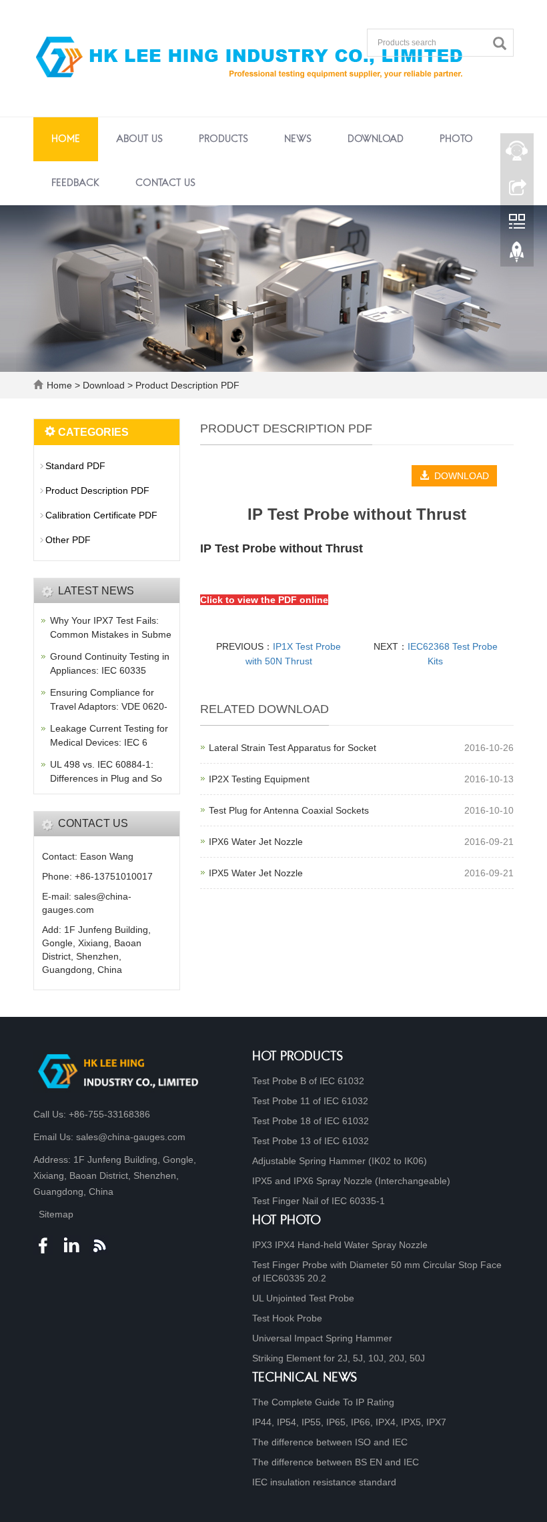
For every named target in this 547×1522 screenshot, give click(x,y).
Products (223, 139)
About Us (139, 139)
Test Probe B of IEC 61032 (308, 1081)
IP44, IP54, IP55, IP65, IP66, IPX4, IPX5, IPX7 (349, 1422)
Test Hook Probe (287, 1318)
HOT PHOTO (286, 1221)
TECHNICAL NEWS (305, 1378)
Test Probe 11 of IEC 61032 (310, 1101)
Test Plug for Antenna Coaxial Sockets (289, 810)
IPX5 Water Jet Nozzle (256, 873)
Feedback (75, 183)
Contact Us (165, 183)
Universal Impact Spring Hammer (322, 1338)
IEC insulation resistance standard (324, 1482)
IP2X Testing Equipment (259, 779)
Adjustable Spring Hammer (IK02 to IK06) (339, 1160)
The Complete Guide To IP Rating (323, 1402)
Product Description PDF (186, 385)
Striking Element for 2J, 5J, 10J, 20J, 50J (338, 1358)
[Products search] (503, 44)
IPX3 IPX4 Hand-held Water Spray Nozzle (340, 1244)
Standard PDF (75, 465)
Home (65, 139)
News (298, 139)
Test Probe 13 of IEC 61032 (310, 1141)
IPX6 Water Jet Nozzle (256, 841)
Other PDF (68, 539)
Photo (456, 139)
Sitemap (56, 1214)
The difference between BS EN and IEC (335, 1462)
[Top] (517, 255)
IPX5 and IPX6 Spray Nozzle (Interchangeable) (351, 1180)
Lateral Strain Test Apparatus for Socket (292, 747)
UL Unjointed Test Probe (303, 1298)
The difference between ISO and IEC (330, 1442)
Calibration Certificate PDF (101, 515)
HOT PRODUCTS (298, 1057)
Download (376, 139)
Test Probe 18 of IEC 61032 (310, 1121)
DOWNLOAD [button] (459, 475)
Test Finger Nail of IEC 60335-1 (318, 1200)
